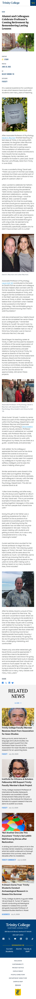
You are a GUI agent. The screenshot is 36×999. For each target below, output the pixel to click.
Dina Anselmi (27, 426)
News (3, 12)
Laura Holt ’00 (7, 283)
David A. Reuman (8, 138)
